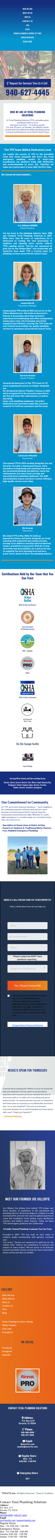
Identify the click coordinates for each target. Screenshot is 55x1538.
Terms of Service (35, 1025)
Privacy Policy (19, 1025)
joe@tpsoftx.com (7, 1520)
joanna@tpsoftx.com (26, 1520)
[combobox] (27, 969)
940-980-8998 (6, 1515)
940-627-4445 (20, 1515)
